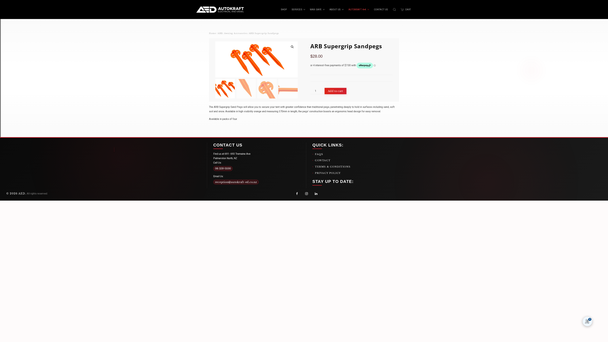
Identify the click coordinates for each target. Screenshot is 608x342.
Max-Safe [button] (316, 9)
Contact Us (381, 9)
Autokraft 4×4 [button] (357, 9)
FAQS (319, 154)
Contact (322, 160)
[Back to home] (220, 9)
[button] (394, 9)
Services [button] (297, 9)
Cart (408, 9)
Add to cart (335, 91)
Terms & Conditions (333, 166)
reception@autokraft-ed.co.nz (236, 182)
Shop (284, 9)
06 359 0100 (223, 168)
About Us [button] (335, 9)
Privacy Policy (328, 172)
